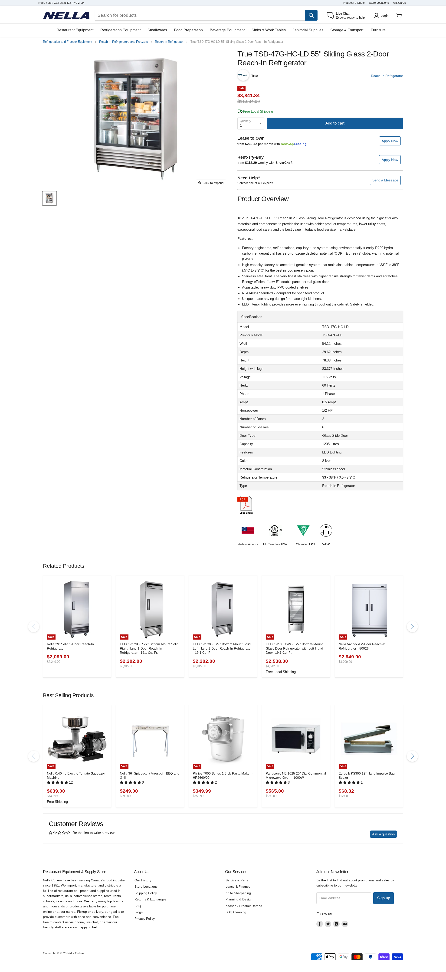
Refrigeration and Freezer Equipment (67, 41)
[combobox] (200, 15)
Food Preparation (188, 30)
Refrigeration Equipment (120, 30)
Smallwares (157, 30)
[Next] (412, 626)
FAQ (137, 906)
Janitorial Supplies (308, 30)
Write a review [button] (354, 834)
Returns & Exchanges (150, 899)
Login (384, 15)
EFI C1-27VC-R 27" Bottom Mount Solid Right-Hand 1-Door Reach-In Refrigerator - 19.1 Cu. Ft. (149, 648)
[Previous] (33, 626)
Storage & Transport (346, 30)
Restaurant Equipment (74, 30)
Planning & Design (239, 899)
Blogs (138, 912)
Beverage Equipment (227, 30)
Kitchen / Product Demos (244, 906)
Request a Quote (354, 2)
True (254, 76)
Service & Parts (237, 880)
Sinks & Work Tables (269, 30)
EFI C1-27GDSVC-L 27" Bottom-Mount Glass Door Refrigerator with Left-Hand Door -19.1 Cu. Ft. (294, 648)
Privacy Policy (144, 918)
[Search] (311, 15)
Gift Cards (399, 2)
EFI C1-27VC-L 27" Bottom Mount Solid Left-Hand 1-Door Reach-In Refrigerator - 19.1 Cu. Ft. (222, 648)
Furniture (378, 30)
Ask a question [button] (383, 834)
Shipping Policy (145, 893)
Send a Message (385, 180)
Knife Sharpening (238, 893)
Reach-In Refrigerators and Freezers (123, 41)
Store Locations (379, 2)
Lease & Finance (238, 886)
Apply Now (390, 141)
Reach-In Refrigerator (169, 41)
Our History (142, 880)
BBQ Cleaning (236, 912)
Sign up (383, 898)
